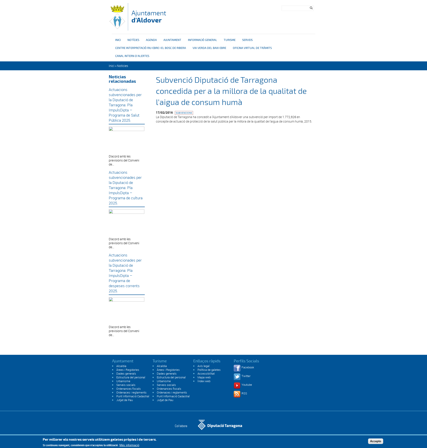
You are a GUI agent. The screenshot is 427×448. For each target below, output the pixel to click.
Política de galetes (209, 370)
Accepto (375, 441)
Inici (118, 40)
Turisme (230, 40)
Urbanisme (123, 381)
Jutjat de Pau (124, 400)
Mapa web (204, 377)
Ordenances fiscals (128, 389)
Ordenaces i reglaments (131, 392)
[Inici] (117, 28)
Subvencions (184, 113)
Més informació (129, 445)
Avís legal (203, 366)
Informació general (202, 40)
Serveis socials (125, 385)
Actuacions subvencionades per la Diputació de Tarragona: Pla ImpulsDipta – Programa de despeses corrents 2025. (125, 272)
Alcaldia (121, 366)
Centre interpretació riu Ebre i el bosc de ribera (150, 48)
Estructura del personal (130, 377)
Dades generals (126, 373)
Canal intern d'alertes (132, 56)
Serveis (247, 40)
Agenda (151, 40)
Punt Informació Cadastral (132, 396)
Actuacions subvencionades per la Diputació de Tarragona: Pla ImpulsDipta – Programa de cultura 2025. (126, 188)
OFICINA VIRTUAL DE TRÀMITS (252, 48)
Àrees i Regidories (127, 370)
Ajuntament (148, 16)
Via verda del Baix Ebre (209, 48)
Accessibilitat (206, 373)
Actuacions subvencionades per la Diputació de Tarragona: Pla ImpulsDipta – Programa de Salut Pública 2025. (125, 105)
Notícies (133, 40)
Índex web (203, 381)
